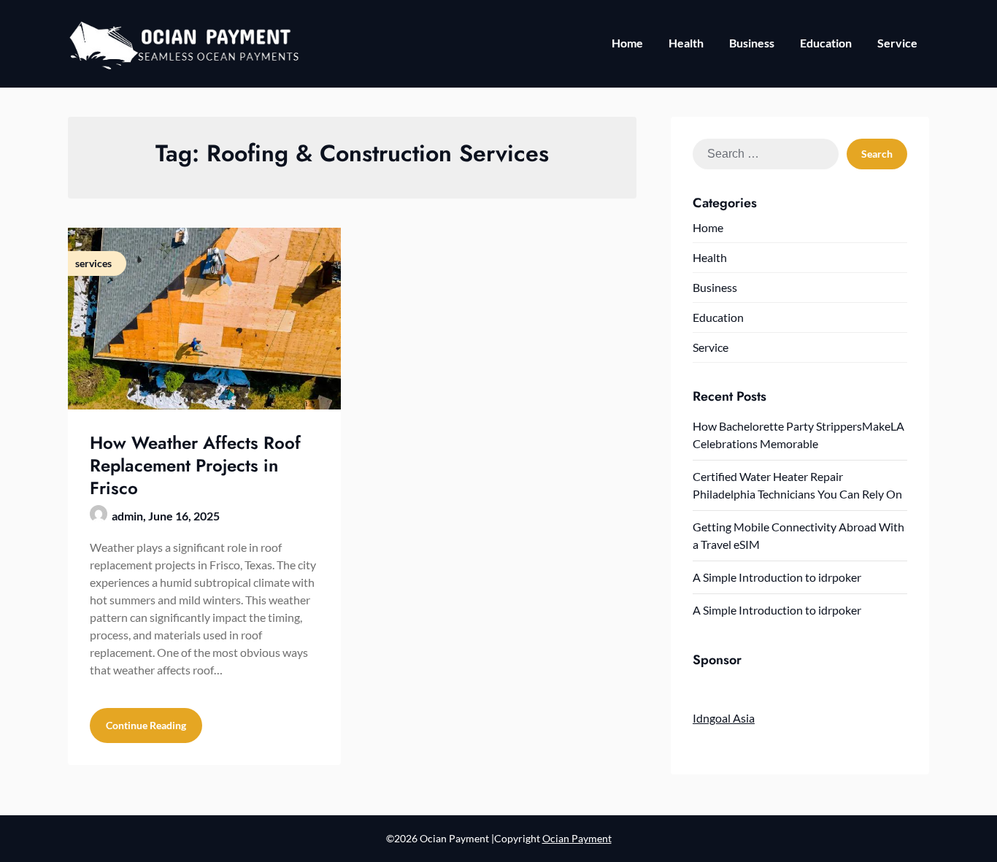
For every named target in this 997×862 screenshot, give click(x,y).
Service (897, 43)
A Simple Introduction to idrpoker (777, 577)
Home (627, 43)
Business (751, 43)
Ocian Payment (577, 838)
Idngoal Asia (724, 718)
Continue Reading (146, 725)
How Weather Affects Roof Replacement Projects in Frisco (195, 465)
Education (826, 43)
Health (686, 43)
